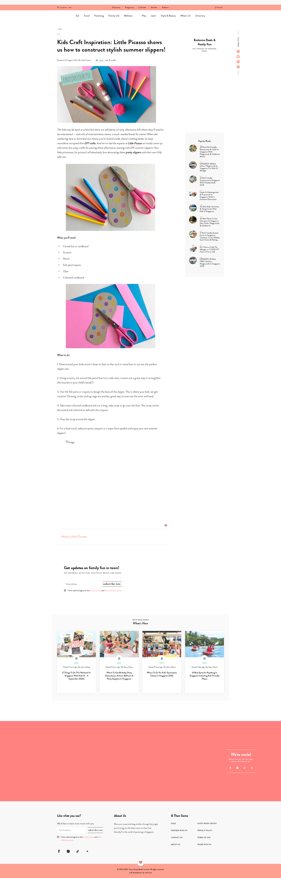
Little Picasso (135, 143)
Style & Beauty (168, 15)
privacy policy (95, 590)
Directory (116, 7)
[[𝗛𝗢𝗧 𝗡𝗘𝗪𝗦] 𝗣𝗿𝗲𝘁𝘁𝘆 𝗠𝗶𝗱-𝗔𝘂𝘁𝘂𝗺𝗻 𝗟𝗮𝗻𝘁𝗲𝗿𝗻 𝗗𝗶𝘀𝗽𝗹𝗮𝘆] (60, 741)
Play (144, 15)
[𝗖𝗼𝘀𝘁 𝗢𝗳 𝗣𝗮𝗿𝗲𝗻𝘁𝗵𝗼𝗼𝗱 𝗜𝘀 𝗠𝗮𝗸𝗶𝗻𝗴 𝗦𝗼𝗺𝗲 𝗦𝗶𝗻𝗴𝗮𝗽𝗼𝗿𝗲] (181, 781)
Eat (77, 15)
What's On (185, 15)
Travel (87, 15)
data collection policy (113, 590)
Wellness (128, 15)
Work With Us (204, 844)
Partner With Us (179, 830)
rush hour (148, 872)
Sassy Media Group (207, 823)
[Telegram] (238, 66)
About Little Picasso (74, 536)
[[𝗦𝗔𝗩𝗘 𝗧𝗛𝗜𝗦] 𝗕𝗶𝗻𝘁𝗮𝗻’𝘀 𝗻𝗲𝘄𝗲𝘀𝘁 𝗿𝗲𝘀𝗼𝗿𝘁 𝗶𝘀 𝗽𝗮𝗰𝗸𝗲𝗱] (120, 761)
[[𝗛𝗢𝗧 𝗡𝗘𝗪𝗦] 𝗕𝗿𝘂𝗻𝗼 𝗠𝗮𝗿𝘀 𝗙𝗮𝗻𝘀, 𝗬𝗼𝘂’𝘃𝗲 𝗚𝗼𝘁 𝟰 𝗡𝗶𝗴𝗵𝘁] (181, 741)
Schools (154, 7)
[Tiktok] (238, 61)
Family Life (113, 15)
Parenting (99, 15)
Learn (153, 15)
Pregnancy (129, 7)
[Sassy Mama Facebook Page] (238, 51)
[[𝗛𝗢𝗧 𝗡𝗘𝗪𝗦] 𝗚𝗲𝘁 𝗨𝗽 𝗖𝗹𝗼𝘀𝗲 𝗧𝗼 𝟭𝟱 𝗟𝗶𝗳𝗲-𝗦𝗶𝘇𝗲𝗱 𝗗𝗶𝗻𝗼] (20, 781)
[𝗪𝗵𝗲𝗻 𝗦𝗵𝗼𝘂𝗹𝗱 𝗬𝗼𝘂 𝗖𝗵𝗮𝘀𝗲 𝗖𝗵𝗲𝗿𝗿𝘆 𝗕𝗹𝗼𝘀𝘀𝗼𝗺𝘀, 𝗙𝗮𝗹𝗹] (20, 741)
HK (70, 5)
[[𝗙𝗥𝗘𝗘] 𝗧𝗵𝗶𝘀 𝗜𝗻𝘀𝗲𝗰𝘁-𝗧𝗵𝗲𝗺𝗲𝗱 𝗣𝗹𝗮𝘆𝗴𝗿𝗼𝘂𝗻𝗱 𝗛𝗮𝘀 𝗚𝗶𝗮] (60, 781)
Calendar (142, 7)
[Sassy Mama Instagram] (238, 56)
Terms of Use (204, 837)
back (60, 29)
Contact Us (177, 837)
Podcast (165, 7)
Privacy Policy (204, 830)
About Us (175, 844)
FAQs (173, 823)
